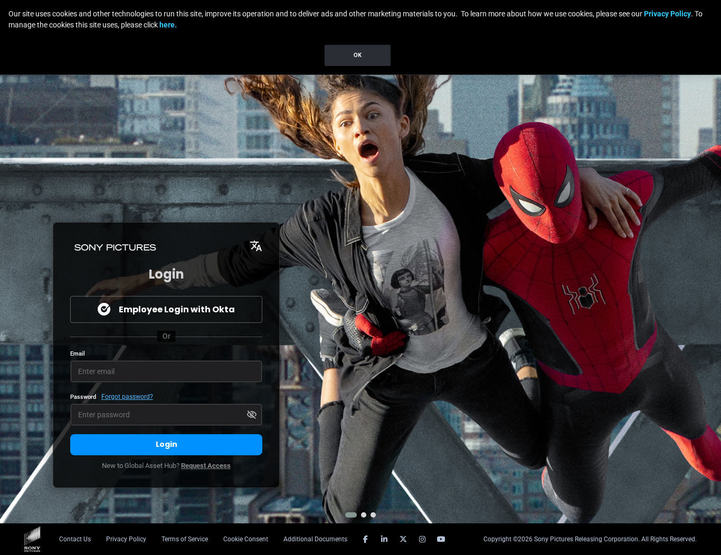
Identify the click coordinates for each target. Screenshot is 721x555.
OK (358, 55)
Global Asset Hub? (166, 466)
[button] (351, 515)
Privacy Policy (667, 13)
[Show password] (251, 414)
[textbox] (166, 371)
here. (168, 25)
